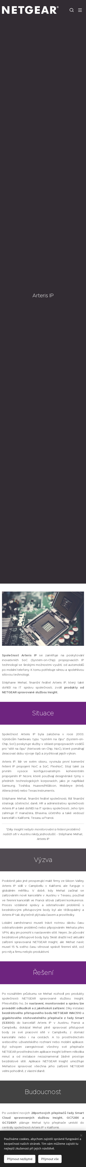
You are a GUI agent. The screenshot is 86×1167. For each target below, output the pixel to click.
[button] (71, 10)
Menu (80, 10)
